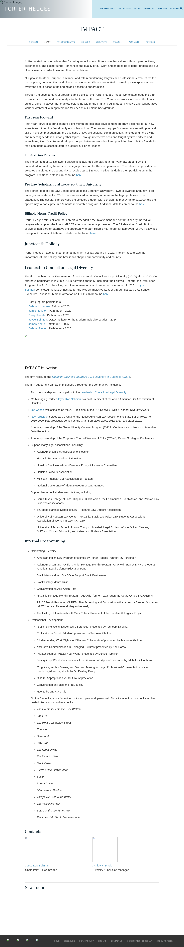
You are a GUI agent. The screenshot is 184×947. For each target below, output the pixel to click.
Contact (175, 9)
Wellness (118, 42)
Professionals (107, 9)
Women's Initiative (66, 42)
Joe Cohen (37, 409)
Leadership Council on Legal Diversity (103, 392)
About (137, 9)
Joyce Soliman (38, 319)
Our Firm (33, 42)
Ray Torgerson (39, 416)
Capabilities (124, 9)
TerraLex (150, 42)
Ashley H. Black (102, 865)
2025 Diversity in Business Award (91, 376)
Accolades (134, 42)
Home (56, 941)
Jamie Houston (38, 310)
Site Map (102, 941)
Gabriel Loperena (39, 306)
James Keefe (37, 324)
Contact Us (116, 941)
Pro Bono (85, 42)
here (79, 175)
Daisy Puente (37, 315)
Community (101, 42)
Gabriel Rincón (38, 328)
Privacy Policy (86, 941)
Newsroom (149, 9)
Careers (162, 9)
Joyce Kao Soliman (69, 399)
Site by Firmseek (164, 941)
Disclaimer (69, 941)
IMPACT (47, 42)
